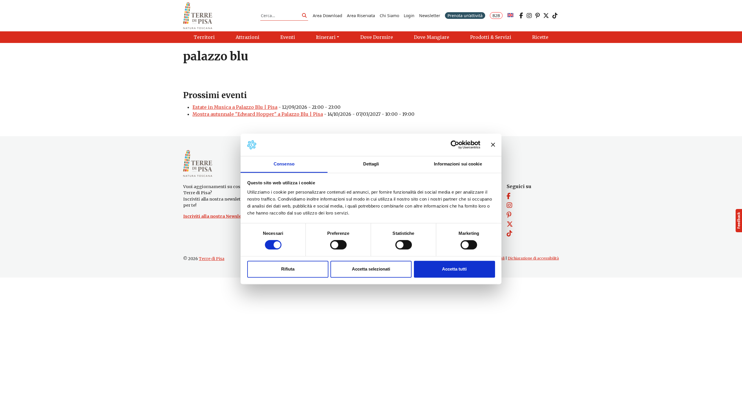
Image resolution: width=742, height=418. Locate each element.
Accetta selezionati (371, 268)
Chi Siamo (389, 15)
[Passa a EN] (510, 15)
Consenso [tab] (284, 163)
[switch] (338, 245)
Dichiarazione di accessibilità (533, 258)
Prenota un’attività (465, 15)
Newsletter (429, 15)
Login (409, 15)
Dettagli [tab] (371, 163)
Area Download (327, 15)
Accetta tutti (454, 268)
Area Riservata (361, 15)
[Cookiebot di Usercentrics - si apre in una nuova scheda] (455, 144)
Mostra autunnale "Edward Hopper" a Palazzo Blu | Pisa (257, 114)
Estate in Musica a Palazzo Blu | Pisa (234, 107)
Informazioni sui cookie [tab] (458, 163)
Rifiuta (287, 268)
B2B (496, 15)
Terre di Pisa (211, 258)
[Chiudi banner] (493, 145)
